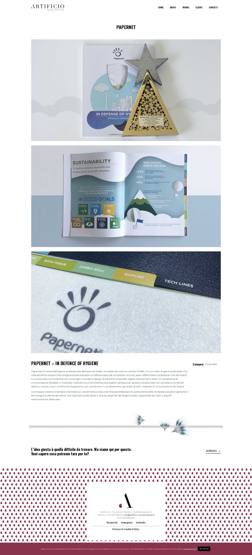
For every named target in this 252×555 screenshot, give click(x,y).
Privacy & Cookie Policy (125, 529)
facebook (112, 522)
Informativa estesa (190, 549)
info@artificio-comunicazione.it (139, 515)
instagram (127, 522)
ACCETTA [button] (204, 549)
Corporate (211, 364)
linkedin (140, 522)
